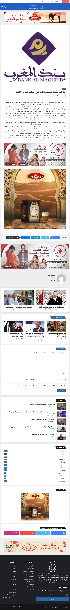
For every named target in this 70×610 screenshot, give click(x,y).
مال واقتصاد (62, 459)
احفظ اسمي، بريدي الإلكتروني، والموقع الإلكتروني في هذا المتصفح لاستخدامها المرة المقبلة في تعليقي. (41, 385)
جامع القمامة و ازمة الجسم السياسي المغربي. (42, 404)
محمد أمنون (60, 95)
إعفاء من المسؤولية (28, 571)
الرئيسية (14, 566)
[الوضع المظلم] (5, 7)
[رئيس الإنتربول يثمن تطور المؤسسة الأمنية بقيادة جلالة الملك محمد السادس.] (13, 326)
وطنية (64, 89)
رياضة (63, 456)
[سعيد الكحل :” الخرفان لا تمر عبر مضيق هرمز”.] (61, 437)
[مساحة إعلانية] (35, 17)
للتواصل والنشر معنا (28, 587)
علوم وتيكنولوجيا (61, 475)
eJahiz (9, 607)
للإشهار (31, 584)
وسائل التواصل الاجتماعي (8, 597)
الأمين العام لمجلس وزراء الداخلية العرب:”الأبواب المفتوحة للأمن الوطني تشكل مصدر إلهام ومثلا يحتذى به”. (35, 335)
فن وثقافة (62, 467)
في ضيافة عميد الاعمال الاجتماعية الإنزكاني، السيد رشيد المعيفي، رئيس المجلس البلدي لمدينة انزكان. (31, 413)
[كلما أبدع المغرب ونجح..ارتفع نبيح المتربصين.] (61, 421)
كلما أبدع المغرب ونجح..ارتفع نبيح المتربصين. (43, 419)
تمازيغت (63, 470)
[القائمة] (68, 7)
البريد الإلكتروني (62, 379)
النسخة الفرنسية (29, 576)
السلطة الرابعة (61, 481)
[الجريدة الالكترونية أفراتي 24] (35, 6)
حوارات (63, 478)
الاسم (64, 373)
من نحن (31, 589)
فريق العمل (30, 581)
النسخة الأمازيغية (28, 574)
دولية (64, 454)
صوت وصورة (62, 473)
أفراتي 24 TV (29, 568)
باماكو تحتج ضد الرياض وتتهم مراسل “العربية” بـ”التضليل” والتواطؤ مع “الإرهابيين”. (42, 1)
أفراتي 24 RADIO (28, 566)
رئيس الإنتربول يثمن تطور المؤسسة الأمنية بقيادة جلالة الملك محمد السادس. (14, 335)
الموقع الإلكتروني (30, 379)
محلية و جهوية (61, 465)
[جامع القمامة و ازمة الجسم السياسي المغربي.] (61, 406)
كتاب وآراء (62, 462)
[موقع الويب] (54, 280)
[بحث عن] (2, 7)
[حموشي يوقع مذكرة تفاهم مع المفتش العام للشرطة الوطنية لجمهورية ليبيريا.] (56, 326)
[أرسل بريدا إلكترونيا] (57, 95)
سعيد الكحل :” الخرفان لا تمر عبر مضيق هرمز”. (42, 434)
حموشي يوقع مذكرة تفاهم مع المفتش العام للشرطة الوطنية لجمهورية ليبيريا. (57, 335)
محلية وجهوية (12, 568)
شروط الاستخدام (28, 579)
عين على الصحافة (10, 595)
